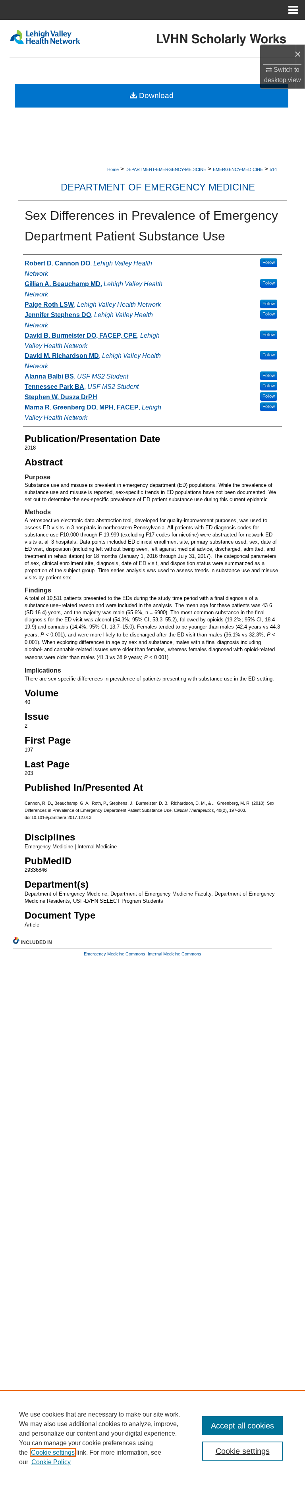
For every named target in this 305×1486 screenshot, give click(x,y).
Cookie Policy (51, 1462)
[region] (152, 1438)
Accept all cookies (242, 1425)
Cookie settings (53, 1452)
